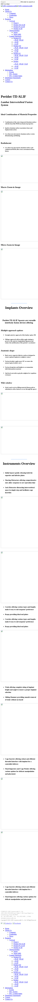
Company (12, 13)
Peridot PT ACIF (19, 27)
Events (11, 72)
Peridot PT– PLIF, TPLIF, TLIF (21, 54)
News (11, 17)
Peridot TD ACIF (19, 25)
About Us (8, 11)
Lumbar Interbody (15, 36)
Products (8, 19)
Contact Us (9, 81)
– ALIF (16, 42)
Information (9, 70)
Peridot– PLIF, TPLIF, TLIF (21, 981)
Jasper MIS (17, 34)
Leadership (13, 15)
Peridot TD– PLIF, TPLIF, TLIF (21, 47)
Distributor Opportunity (13, 78)
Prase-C (16, 23)
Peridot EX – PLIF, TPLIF (19, 39)
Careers (7, 80)
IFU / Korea (13, 74)
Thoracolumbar (14, 30)
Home (7, 9)
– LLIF (16, 44)
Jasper (16, 32)
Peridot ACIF (18, 29)
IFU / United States (15, 76)
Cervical (12, 21)
